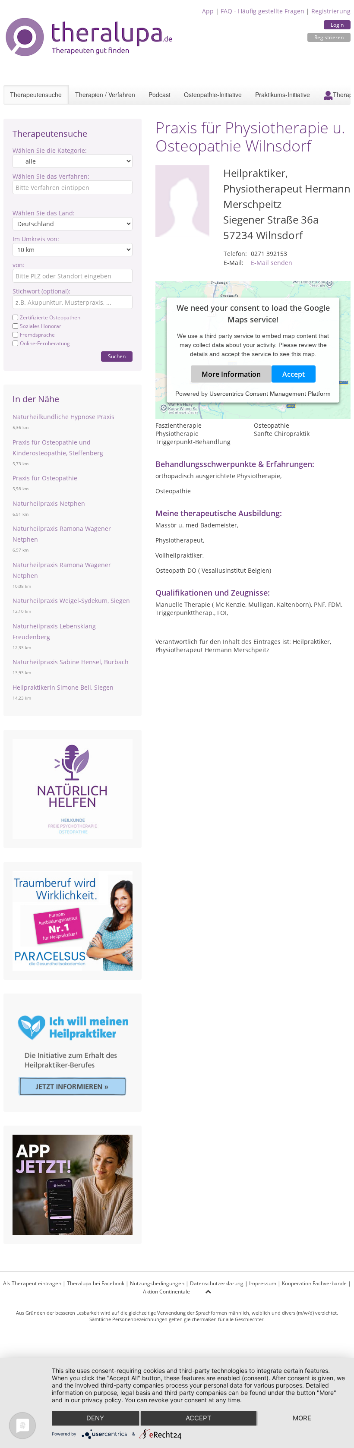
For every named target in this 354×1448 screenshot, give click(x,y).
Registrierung (331, 11)
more (302, 1418)
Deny (95, 1418)
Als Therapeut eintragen (32, 1283)
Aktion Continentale (166, 1291)
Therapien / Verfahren (105, 94)
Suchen (117, 356)
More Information (231, 374)
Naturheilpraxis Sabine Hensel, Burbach (71, 662)
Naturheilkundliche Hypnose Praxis (63, 417)
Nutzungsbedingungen (157, 1283)
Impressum (262, 1283)
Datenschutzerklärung (216, 1283)
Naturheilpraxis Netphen (49, 503)
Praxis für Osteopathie (45, 478)
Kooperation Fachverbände (314, 1283)
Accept (293, 374)
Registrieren (329, 37)
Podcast (160, 94)
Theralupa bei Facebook (95, 1283)
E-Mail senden (271, 263)
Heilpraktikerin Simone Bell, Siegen (63, 687)
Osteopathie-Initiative (213, 94)
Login (337, 24)
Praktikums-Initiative (282, 94)
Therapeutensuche (36, 94)
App (208, 11)
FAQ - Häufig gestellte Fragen (262, 11)
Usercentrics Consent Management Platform (270, 393)
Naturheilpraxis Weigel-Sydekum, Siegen (71, 600)
